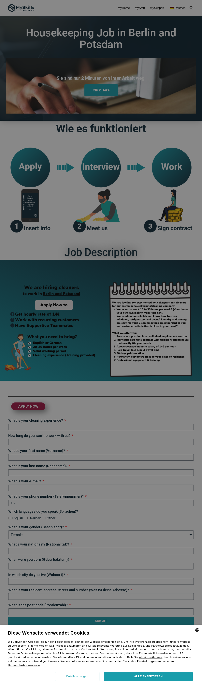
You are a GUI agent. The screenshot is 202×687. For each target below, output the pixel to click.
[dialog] (101, 343)
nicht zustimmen (150, 657)
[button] (78, 676)
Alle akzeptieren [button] (148, 676)
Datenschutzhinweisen (24, 665)
